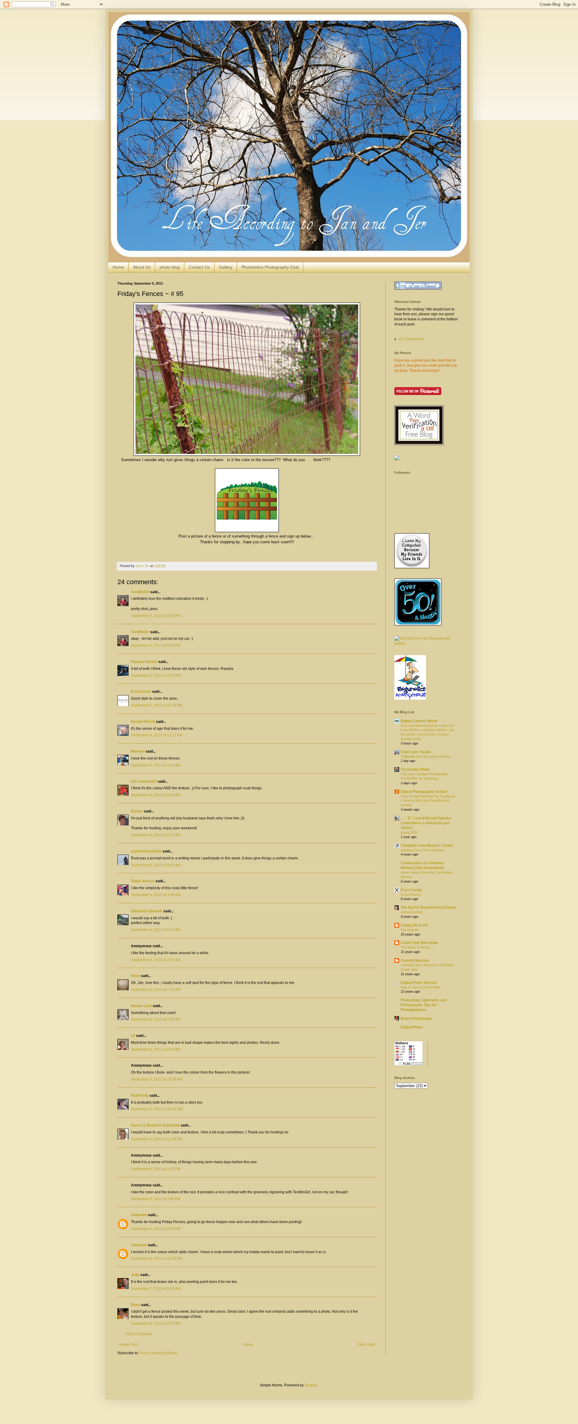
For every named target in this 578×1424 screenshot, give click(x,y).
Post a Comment (138, 1334)
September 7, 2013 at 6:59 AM (155, 1289)
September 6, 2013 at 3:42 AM (155, 865)
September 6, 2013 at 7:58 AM (155, 1019)
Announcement (412, 912)
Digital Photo (411, 1027)
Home (118, 267)
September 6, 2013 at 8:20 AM (155, 1049)
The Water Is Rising (415, 947)
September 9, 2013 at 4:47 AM (155, 1323)
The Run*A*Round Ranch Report (428, 907)
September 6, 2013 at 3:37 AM (155, 835)
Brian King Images (416, 1018)
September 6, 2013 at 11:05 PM (156, 1258)
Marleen (138, 751)
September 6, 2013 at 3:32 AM (155, 795)
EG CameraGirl (144, 781)
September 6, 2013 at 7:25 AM (155, 990)
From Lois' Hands (416, 752)
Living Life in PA (414, 925)
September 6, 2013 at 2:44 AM (155, 765)
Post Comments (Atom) (158, 1353)
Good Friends (411, 894)
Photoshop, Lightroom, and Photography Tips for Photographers (423, 1005)
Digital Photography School (424, 792)
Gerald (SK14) (143, 722)
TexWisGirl (140, 592)
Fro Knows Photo (415, 769)
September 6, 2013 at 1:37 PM (155, 1169)
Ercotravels (141, 691)
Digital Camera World (419, 721)
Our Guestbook (411, 339)
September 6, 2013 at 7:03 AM (155, 960)
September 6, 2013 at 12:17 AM (156, 735)
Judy (135, 1275)
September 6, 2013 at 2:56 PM (155, 1199)
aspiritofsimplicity (146, 851)
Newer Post (128, 1344)
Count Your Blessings (419, 943)
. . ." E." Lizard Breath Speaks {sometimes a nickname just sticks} (426, 823)
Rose (135, 976)
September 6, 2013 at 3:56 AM (155, 895)
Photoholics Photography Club (270, 267)
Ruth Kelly (140, 1095)
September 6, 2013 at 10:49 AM (156, 1109)
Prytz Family (411, 890)
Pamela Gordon (144, 662)
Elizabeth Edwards (147, 911)
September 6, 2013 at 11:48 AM (156, 1139)
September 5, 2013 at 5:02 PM (155, 616)
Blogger (311, 1385)
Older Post (366, 1344)
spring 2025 (409, 832)
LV (133, 1036)
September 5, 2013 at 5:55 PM (155, 675)
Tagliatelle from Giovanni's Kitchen (425, 756)
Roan (135, 1305)
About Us (142, 267)
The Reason (410, 930)
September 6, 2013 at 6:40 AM (155, 930)
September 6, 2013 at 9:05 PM (155, 1229)
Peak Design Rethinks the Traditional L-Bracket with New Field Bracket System (428, 800)
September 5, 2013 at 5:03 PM (155, 645)
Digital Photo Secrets (419, 983)
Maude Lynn (141, 1006)
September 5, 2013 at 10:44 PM (156, 705)
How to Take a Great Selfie (420, 987)
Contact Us (199, 267)
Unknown (139, 1215)
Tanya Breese (143, 881)
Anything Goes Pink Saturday (422, 850)
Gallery (225, 267)
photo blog (170, 267)
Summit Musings (415, 960)
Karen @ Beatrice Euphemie (155, 1125)
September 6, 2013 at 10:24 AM (156, 1079)
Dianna (137, 811)
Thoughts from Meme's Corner (427, 845)
